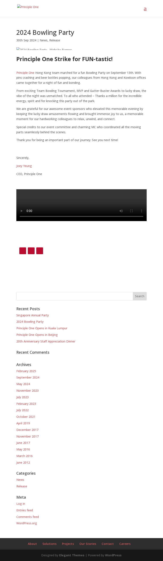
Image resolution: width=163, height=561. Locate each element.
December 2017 (27, 430)
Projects (68, 544)
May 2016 (23, 449)
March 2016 (24, 456)
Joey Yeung (24, 166)
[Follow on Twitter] (39, 250)
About (32, 544)
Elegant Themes (71, 555)
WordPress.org (26, 523)
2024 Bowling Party (30, 322)
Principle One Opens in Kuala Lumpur (41, 328)
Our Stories (87, 544)
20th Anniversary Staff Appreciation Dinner (45, 341)
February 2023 (26, 404)
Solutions (49, 544)
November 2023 (27, 390)
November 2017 (27, 436)
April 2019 (23, 423)
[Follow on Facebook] (22, 250)
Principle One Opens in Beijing (37, 335)
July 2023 (22, 397)
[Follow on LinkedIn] (31, 250)
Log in (20, 504)
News (44, 40)
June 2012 (23, 462)
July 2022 (22, 410)
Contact (108, 544)
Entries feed (24, 510)
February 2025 (26, 371)
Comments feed (27, 517)
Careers (125, 544)
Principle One (25, 73)
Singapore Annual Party (32, 315)
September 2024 (27, 377)
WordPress (113, 555)
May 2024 (23, 384)
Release (54, 40)
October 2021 (25, 417)
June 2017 (23, 443)
